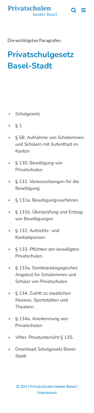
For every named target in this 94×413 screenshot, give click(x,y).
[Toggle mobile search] (73, 10)
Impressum (47, 392)
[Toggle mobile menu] (83, 10)
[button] (47, 114)
